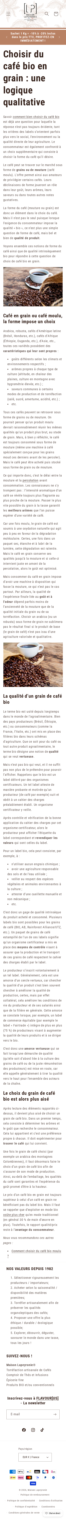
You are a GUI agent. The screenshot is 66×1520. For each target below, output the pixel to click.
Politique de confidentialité (21, 1500)
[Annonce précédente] (6, 37)
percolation (30, 480)
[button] (8, 13)
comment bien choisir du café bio (36, 117)
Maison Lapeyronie (37, 1490)
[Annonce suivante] (59, 37)
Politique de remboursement (35, 1494)
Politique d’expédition (26, 1506)
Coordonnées (48, 1506)
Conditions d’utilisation (51, 1500)
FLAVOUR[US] (47, 1398)
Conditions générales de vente (24, 1512)
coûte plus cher (14, 1215)
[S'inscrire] (54, 1414)
